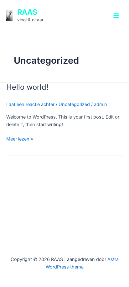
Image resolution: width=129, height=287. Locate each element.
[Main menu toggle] (116, 15)
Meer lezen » (19, 138)
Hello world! (27, 87)
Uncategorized (74, 104)
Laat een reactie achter (30, 104)
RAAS (27, 12)
